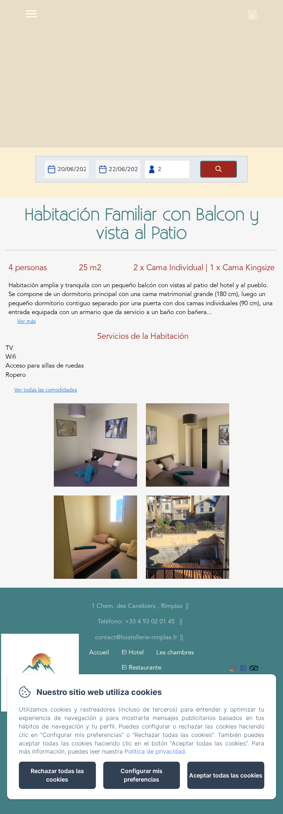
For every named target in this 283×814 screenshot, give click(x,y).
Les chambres (175, 653)
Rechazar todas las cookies (57, 775)
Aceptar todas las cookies (225, 775)
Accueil (99, 653)
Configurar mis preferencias (141, 775)
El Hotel (133, 653)
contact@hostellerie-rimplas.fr (136, 637)
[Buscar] (218, 169)
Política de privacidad (155, 751)
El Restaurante (141, 668)
